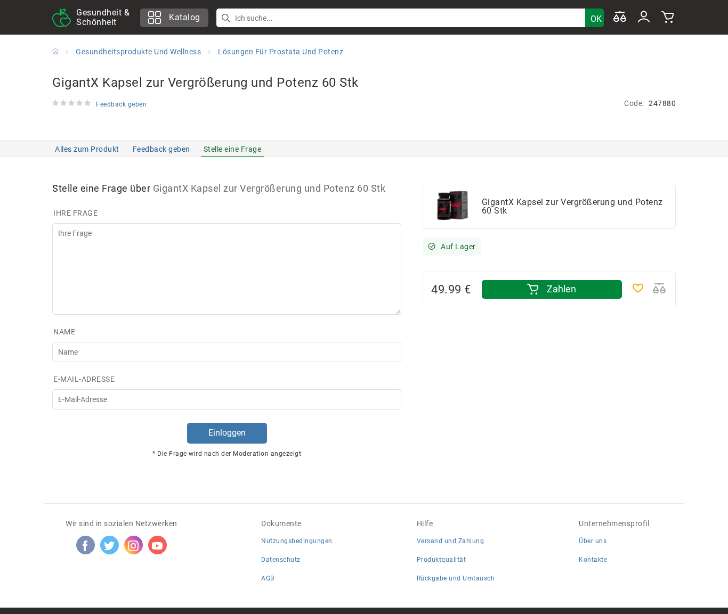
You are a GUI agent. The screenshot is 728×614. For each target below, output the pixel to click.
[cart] (668, 18)
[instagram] (133, 545)
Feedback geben (161, 149)
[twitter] (109, 545)
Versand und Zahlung (450, 541)
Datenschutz (281, 559)
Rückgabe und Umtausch (456, 578)
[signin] (644, 18)
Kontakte (593, 559)
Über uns (592, 541)
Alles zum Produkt (87, 149)
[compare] (620, 18)
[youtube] (157, 545)
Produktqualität (441, 559)
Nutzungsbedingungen (297, 541)
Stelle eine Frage (233, 149)
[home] (55, 51)
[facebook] (85, 545)
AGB (267, 578)
